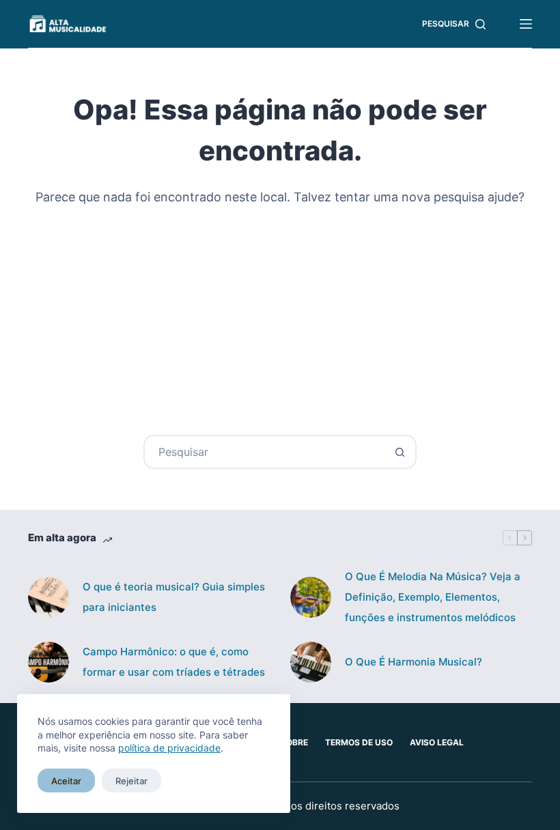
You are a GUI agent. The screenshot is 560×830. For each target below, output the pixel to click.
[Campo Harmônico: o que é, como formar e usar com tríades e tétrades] (48, 662)
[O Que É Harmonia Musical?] (310, 662)
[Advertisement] (280, 311)
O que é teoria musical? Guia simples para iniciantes (174, 597)
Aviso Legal (437, 742)
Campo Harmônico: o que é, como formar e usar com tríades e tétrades (174, 661)
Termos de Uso (359, 742)
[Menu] (526, 24)
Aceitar (66, 780)
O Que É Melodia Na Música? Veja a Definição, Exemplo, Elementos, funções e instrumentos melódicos (432, 597)
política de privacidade (169, 748)
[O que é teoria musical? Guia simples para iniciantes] (48, 597)
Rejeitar (131, 780)
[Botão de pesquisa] (399, 452)
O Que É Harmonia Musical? (413, 661)
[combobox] (264, 452)
